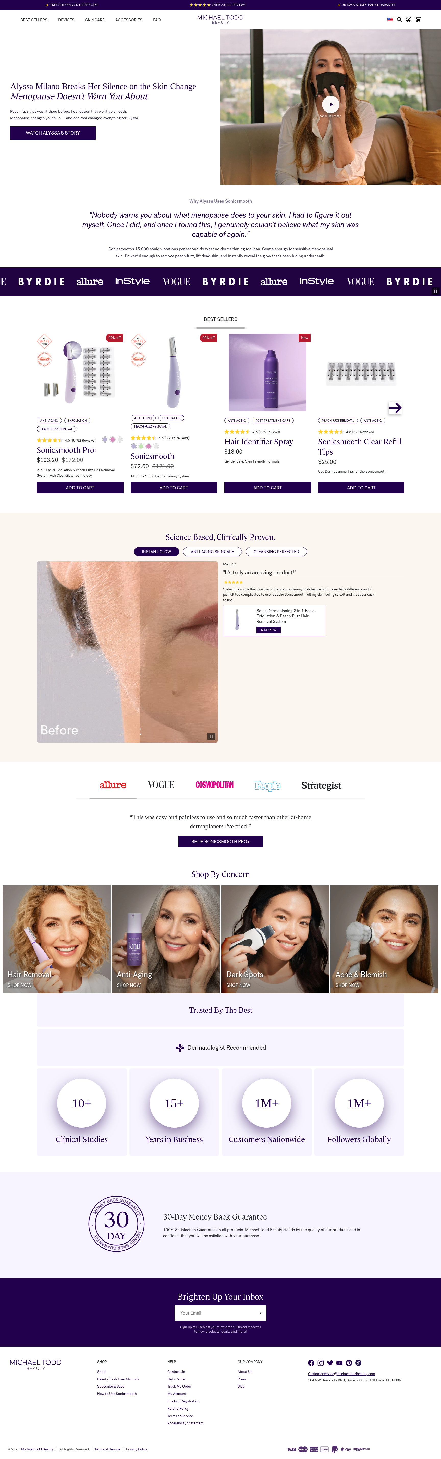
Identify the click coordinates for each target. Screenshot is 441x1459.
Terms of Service (180, 1416)
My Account (176, 1394)
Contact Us (176, 1372)
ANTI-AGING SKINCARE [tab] (212, 551)
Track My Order (179, 1386)
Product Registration (183, 1401)
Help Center (176, 1379)
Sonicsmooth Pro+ (67, 450)
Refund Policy (178, 1408)
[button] (390, 19)
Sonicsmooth (152, 456)
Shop (101, 1372)
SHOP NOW (268, 630)
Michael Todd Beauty (37, 1449)
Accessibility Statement (185, 1423)
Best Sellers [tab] (220, 319)
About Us (245, 1372)
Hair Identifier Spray (258, 441)
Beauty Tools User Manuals (118, 1379)
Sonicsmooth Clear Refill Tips (359, 446)
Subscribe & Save (110, 1386)
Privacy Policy (136, 1449)
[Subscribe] (260, 1313)
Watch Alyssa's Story (53, 133)
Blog (241, 1386)
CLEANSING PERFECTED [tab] (276, 551)
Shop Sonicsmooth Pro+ (220, 841)
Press (242, 1379)
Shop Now (19, 985)
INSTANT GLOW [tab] (156, 551)
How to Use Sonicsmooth (117, 1394)
